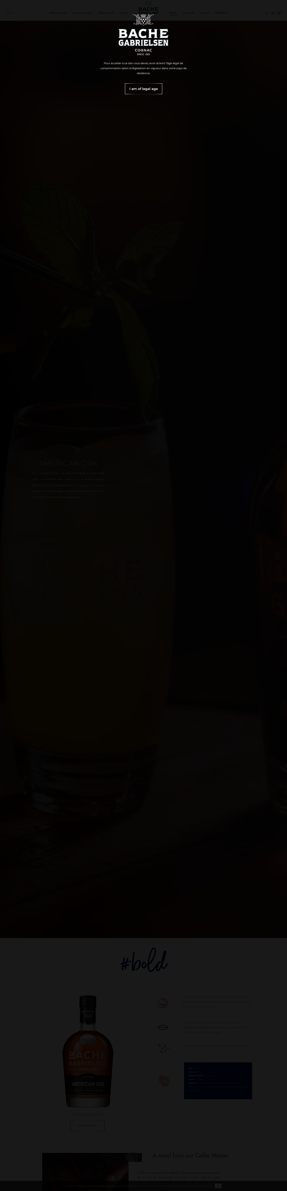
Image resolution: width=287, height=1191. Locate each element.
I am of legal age (143, 89)
